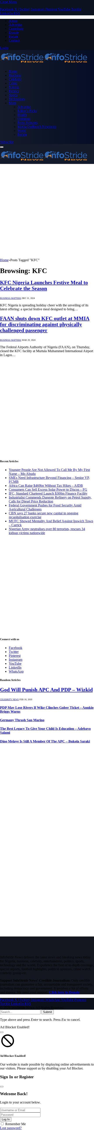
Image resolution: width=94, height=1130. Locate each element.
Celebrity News (9, 699)
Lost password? (11, 1128)
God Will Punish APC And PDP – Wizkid (46, 690)
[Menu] (1, 147)
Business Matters (10, 298)
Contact (14, 40)
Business (15, 75)
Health (22, 115)
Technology (17, 99)
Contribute (16, 28)
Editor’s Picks (27, 111)
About (13, 21)
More (12, 103)
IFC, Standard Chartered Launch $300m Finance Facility (48, 493)
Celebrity (15, 79)
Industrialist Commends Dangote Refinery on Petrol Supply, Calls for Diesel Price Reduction (50, 499)
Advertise (15, 25)
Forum (13, 36)
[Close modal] (1, 1032)
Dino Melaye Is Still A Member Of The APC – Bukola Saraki (45, 741)
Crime (13, 83)
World (21, 130)
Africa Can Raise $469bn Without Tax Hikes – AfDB (46, 485)
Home (13, 71)
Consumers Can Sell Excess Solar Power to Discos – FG (48, 489)
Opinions (23, 119)
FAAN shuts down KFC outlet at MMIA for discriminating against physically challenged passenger (44, 324)
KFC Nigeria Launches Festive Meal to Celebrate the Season (44, 285)
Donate (14, 32)
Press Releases (27, 122)
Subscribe (7, 142)
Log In (6, 1119)
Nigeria (14, 87)
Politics (14, 91)
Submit (47, 1012)
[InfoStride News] (43, 64)
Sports (13, 95)
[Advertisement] (47, 211)
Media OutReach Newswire (36, 126)
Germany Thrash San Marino (22, 720)
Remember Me (15, 1124)
